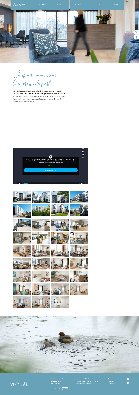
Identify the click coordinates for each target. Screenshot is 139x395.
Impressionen (79, 5)
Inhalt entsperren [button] (50, 170)
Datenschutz (111, 383)
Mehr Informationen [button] (51, 166)
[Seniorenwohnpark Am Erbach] (22, 197)
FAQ (109, 379)
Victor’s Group (90, 383)
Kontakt (115, 5)
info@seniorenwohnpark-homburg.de (87, 381)
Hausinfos (42, 5)
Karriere (97, 5)
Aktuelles (60, 5)
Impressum (111, 381)
